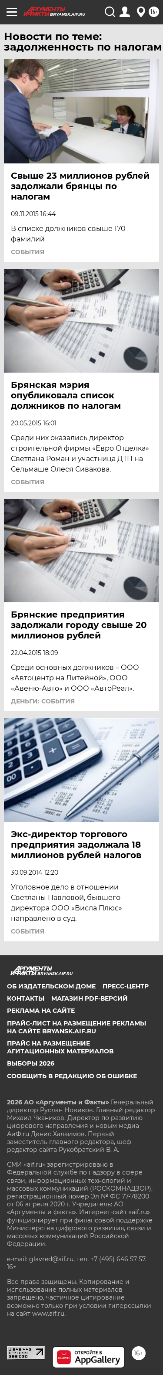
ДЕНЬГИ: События (43, 701)
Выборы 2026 (30, 1063)
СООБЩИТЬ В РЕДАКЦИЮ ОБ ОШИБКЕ (72, 1076)
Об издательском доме (51, 986)
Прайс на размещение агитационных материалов (60, 1047)
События (27, 252)
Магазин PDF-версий (89, 998)
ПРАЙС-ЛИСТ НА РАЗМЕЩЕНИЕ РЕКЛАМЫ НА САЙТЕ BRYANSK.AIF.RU (76, 1027)
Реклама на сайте (41, 1011)
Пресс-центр (126, 986)
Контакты (25, 998)
